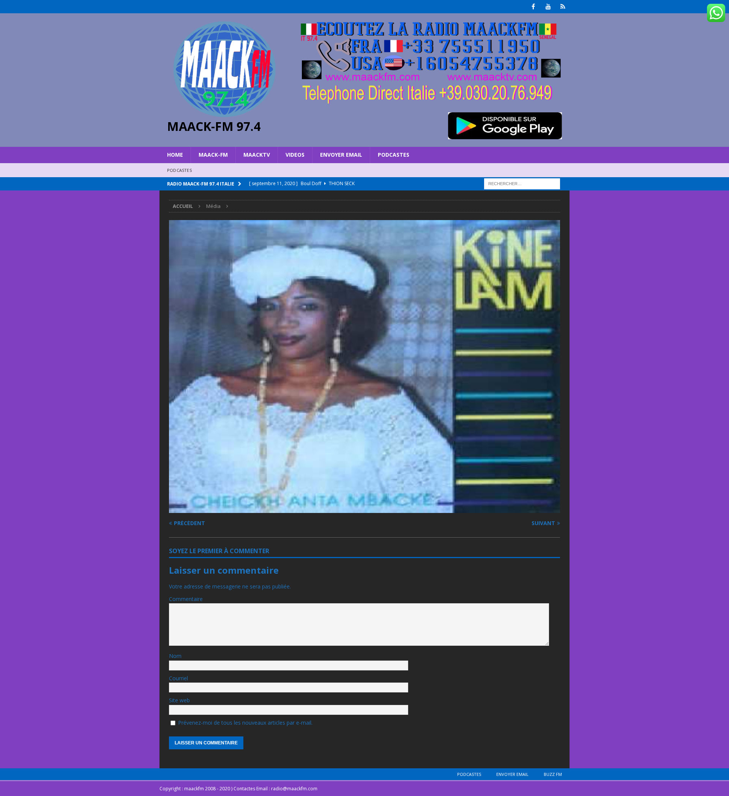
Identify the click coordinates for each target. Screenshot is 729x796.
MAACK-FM (213, 154)
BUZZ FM (553, 774)
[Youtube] (548, 6)
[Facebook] (533, 6)
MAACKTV (256, 154)
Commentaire (186, 599)
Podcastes (393, 154)
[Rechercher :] (522, 183)
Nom (175, 655)
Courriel (178, 678)
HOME (175, 154)
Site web (179, 700)
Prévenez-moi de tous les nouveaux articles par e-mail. (245, 722)
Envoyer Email (341, 154)
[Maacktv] (563, 6)
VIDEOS (295, 154)
